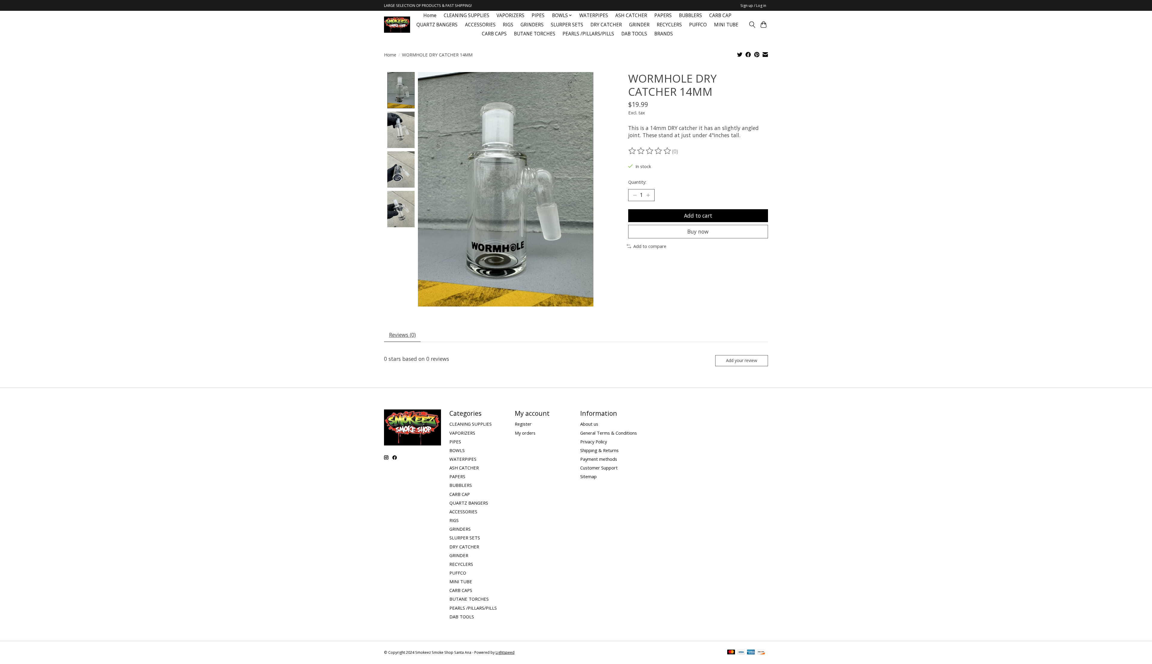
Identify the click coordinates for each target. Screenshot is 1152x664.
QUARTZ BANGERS (437, 25)
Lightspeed (505, 652)
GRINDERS (532, 25)
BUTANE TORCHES (534, 34)
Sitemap (588, 476)
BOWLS (457, 450)
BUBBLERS (690, 15)
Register (523, 424)
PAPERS (663, 15)
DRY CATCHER (606, 25)
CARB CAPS (494, 34)
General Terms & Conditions (608, 433)
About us (589, 424)
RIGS (508, 25)
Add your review (741, 360)
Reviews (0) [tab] (402, 334)
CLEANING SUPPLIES (466, 15)
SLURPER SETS (567, 25)
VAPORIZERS (510, 15)
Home (429, 15)
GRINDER (639, 25)
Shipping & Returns (599, 450)
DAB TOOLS (634, 34)
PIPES (538, 15)
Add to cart (698, 215)
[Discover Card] (761, 653)
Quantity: (637, 182)
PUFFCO (698, 25)
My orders (525, 433)
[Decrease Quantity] (635, 195)
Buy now (698, 231)
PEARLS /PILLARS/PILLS (588, 34)
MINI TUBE (726, 25)
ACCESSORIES (480, 25)
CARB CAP (720, 15)
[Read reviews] (650, 151)
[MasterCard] (731, 653)
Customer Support (599, 468)
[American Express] (751, 653)
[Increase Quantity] (648, 195)
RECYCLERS (669, 25)
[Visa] (741, 653)
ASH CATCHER (631, 15)
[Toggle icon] (752, 24)
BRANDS (663, 34)
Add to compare (649, 246)
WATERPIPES (593, 15)
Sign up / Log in (753, 5)
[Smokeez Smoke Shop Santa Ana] (397, 25)
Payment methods (598, 459)
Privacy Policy (593, 442)
